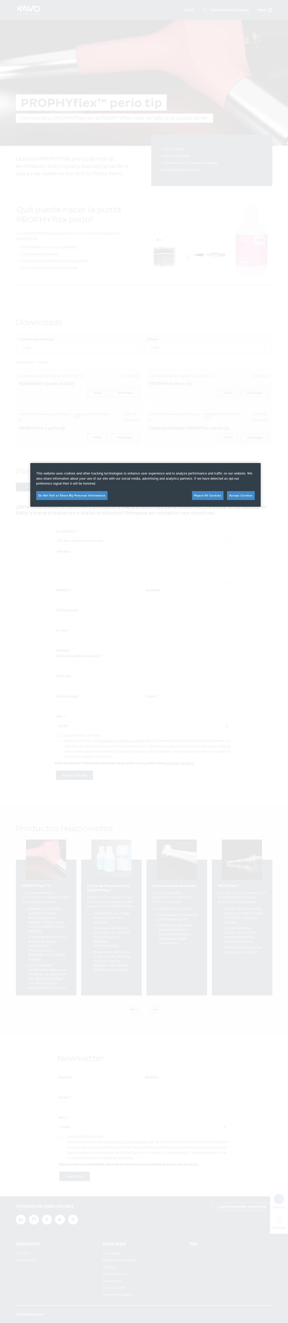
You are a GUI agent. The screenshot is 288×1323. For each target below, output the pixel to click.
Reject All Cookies (207, 495)
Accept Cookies (241, 495)
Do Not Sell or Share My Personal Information (72, 495)
